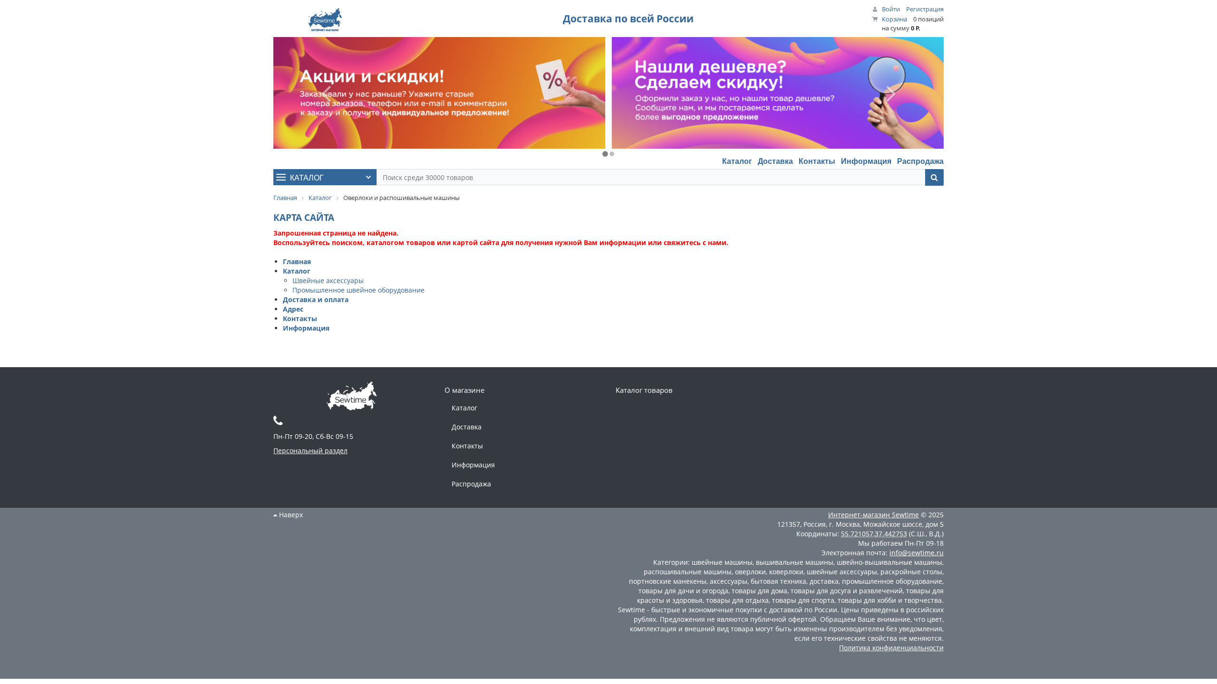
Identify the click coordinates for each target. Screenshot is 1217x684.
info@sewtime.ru (916, 552)
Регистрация (925, 9)
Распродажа (920, 160)
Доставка (775, 160)
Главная (297, 261)
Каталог (737, 160)
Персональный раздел (310, 450)
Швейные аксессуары (328, 280)
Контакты (817, 160)
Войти (891, 9)
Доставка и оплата (315, 299)
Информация (866, 160)
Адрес (293, 309)
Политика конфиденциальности (891, 647)
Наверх (290, 514)
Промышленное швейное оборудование (358, 289)
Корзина (894, 19)
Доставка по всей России (628, 18)
